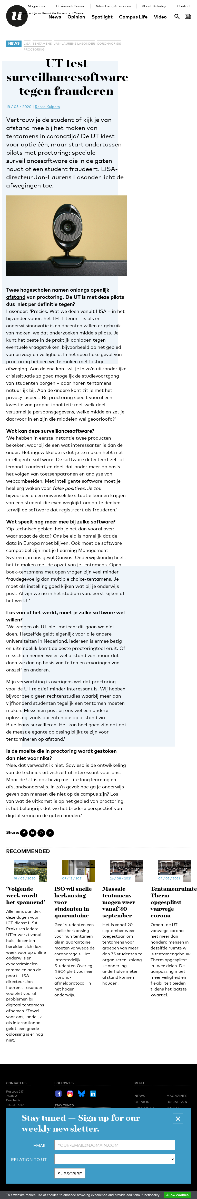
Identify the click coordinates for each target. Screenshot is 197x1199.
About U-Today (154, 6)
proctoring (34, 49)
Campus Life (133, 16)
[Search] (188, 16)
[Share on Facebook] (24, 833)
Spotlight (102, 16)
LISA (27, 43)
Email (40, 1145)
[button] (178, 1119)
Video (160, 16)
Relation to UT (29, 1159)
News (54, 16)
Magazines (36, 6)
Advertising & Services (113, 6)
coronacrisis (109, 43)
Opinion (76, 16)
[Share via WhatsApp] (41, 833)
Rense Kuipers (47, 106)
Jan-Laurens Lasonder (74, 43)
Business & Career (70, 6)
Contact (184, 6)
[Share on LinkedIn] (50, 833)
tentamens (42, 43)
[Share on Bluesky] (32, 833)
